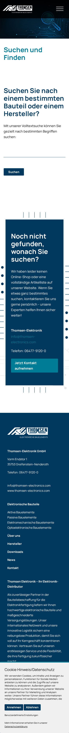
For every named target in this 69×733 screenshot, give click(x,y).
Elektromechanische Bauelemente (30, 522)
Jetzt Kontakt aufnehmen (26, 366)
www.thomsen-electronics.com (28, 491)
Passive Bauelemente (21, 517)
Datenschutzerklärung (16, 726)
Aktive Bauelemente (20, 512)
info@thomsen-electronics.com (29, 485)
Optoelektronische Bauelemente (29, 528)
